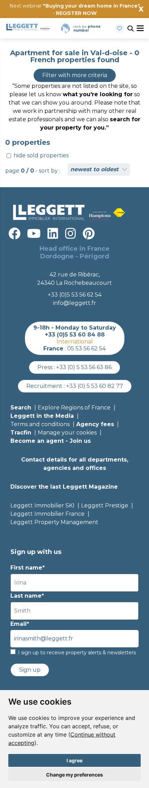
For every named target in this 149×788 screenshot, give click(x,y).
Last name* (27, 595)
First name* (27, 567)
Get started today (115, 16)
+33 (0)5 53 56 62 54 (75, 294)
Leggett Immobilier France (47, 514)
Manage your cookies (67, 432)
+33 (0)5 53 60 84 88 (75, 334)
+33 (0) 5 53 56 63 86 (84, 367)
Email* (19, 624)
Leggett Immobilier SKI (42, 505)
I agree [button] (74, 760)
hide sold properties (40, 155)
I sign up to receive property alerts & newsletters (77, 652)
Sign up (30, 669)
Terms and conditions (40, 424)
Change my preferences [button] (74, 775)
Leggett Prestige (104, 505)
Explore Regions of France (74, 407)
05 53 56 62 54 (86, 348)
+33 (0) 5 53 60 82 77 (94, 386)
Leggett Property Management (54, 522)
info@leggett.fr (74, 303)
